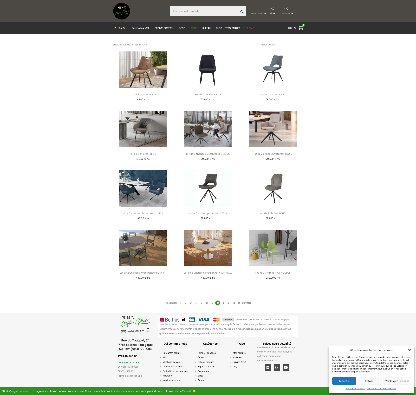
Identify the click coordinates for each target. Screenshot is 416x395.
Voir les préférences (397, 381)
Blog (165, 357)
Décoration (203, 371)
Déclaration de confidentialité (381, 388)
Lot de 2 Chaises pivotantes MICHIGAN (143, 213)
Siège (200, 375)
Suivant (246, 303)
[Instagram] (277, 367)
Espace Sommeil (206, 366)
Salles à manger (206, 362)
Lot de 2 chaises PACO (208, 94)
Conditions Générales (173, 366)
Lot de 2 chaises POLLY (273, 213)
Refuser (369, 381)
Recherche (243, 11)
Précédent (171, 303)
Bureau (201, 380)
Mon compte (239, 353)
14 (239, 303)
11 (223, 303)
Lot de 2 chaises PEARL (273, 94)
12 (228, 303)
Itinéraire (167, 375)
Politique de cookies (355, 388)
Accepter (344, 381)
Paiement (237, 357)
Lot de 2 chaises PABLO (143, 94)
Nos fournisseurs (171, 380)
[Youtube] (286, 367)
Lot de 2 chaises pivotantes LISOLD (273, 154)
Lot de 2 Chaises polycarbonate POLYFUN (143, 272)
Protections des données (175, 371)
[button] (409, 350)
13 (234, 303)
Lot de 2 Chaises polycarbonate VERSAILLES (208, 272)
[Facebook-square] (268, 367)
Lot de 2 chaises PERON (143, 154)
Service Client (239, 362)
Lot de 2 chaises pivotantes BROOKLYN (208, 154)
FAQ (235, 366)
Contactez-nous (171, 353)
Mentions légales (171, 362)
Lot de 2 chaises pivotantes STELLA (208, 213)
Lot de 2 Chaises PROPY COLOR (273, 272)
